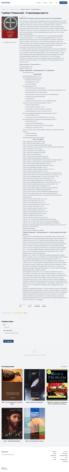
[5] (22, 313)
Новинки (31, 18)
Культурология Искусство (45, 18)
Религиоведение (57, 18)
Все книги (63, 366)
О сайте (65, 451)
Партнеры (64, 453)
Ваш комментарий (7, 330)
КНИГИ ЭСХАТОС (15, 9)
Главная (3, 9)
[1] (14, 313)
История (36, 18)
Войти (64, 2)
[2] (16, 313)
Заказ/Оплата (64, 459)
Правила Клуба (63, 455)
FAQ (66, 457)
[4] (20, 313)
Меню (39, 2)
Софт (55, 457)
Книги (8, 9)
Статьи (54, 459)
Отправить (9, 341)
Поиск (45, 2)
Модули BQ (53, 455)
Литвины (65, 461)
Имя (4, 324)
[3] (18, 313)
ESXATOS (5, 452)
